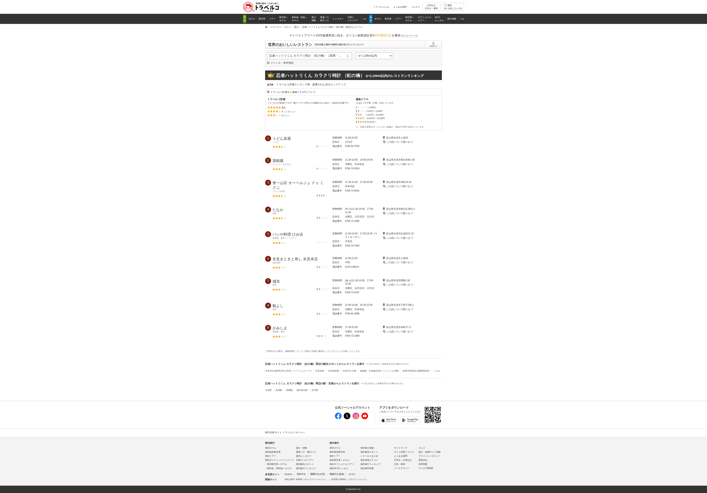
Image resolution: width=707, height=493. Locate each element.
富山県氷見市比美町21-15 (400, 233)
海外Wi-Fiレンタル (339, 468)
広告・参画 (399, 464)
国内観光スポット (305, 464)
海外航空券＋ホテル (339, 460)
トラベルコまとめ (369, 456)
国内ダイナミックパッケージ (279, 460)
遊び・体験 (301, 448)
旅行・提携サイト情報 (429, 452)
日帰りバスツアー (305, 460)
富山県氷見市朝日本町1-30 (400, 159)
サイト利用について (404, 452)
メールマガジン (401, 468)
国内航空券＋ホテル (277, 464)
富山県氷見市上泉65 (397, 258)
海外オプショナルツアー (342, 464)
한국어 (352, 474)
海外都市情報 (367, 468)
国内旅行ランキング (306, 468)
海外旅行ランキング (370, 464)
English (288, 474)
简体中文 (301, 474)
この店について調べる (398, 142)
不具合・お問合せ (403, 460)
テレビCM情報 (425, 468)
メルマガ (415, 7)
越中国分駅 (302, 390)
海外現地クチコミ (369, 460)
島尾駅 (279, 390)
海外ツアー (335, 456)
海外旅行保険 (367, 448)
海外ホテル (335, 448)
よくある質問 (400, 7)
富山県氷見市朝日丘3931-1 (400, 209)
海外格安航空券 (337, 452)
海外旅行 (334, 442)
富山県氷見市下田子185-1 (400, 305)
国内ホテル (270, 448)
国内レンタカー (304, 456)
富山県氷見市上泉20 (397, 137)
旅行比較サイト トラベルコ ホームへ (285, 432)
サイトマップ (400, 448)
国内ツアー (270, 456)
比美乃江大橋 (349, 371)
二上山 (436, 371)
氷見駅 (268, 390)
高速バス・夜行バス (306, 452)
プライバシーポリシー (429, 456)
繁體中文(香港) (337, 474)
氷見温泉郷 (333, 371)
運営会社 (422, 460)
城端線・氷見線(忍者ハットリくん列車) (379, 371)
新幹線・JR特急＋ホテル (279, 468)
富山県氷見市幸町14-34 (398, 182)
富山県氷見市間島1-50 (398, 280)
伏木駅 (315, 390)
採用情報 (422, 464)
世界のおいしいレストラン (290, 44)
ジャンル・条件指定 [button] (282, 62)
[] (409, 35)
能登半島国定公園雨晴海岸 (416, 371)
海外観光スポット (369, 452)
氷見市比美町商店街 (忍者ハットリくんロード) (288, 371)
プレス (421, 448)
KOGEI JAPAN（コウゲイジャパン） (349, 479)
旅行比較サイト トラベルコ (266, 27)
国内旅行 (270, 442)
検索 (348, 56)
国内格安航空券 (273, 452)
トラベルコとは (381, 7)
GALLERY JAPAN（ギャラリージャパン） (306, 479)
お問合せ (431, 7)
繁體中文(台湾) (317, 474)
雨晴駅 (289, 390)
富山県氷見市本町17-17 (398, 327)
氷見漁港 (319, 371)
